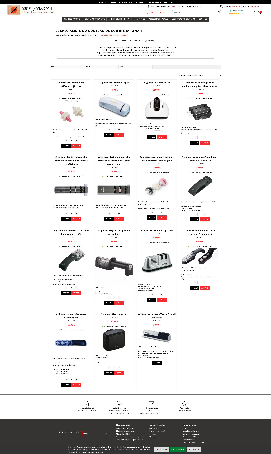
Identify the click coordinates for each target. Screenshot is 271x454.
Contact (152, 434)
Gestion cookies (189, 440)
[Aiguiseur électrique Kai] (114, 352)
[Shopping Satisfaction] (236, 11)
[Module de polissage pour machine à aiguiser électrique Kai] (199, 124)
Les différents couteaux (183, 19)
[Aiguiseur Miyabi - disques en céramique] (114, 284)
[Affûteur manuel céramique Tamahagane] (71, 355)
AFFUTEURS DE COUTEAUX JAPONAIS (114, 35)
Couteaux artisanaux (95, 19)
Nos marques (154, 437)
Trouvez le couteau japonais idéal (129, 440)
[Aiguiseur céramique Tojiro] (114, 116)
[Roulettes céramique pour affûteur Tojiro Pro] (71, 126)
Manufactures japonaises (120, 19)
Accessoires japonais (158, 19)
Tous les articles (60, 35)
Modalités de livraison (191, 431)
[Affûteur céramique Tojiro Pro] (157, 280)
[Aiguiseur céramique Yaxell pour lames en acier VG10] (199, 198)
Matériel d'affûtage (123, 434)
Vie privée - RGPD (190, 437)
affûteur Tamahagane (144, 204)
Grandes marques (72, 19)
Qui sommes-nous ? (157, 431)
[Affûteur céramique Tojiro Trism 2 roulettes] (157, 343)
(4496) (242, 14)
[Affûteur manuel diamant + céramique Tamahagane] (199, 264)
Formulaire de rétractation (193, 442)
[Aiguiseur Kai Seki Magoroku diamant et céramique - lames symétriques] (71, 202)
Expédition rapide (119, 408)
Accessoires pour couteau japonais (130, 437)
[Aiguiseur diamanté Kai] (157, 120)
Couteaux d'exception (124, 428)
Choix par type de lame (125, 431)
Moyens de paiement (191, 434)
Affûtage (141, 19)
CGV (184, 428)
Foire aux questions (157, 428)
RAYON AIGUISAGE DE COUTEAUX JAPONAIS (83, 35)
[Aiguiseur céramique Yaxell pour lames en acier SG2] (71, 272)
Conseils (203, 19)
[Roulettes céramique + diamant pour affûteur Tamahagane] (157, 198)
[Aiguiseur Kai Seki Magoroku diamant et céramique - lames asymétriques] (114, 202)
